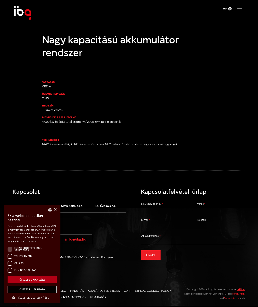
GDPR (127, 290)
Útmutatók (98, 297)
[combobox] (50, 210)
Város (201, 203)
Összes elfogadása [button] (32, 279)
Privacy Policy (238, 293)
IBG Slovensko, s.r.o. (69, 206)
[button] (32, 297)
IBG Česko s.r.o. (105, 206)
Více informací (30, 241)
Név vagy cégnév (152, 203)
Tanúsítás (77, 290)
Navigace (240, 9)
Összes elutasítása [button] (32, 289)
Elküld (150, 255)
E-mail (145, 219)
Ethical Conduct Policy (153, 290)
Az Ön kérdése (151, 236)
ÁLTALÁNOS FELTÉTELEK (104, 290)
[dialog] (32, 254)
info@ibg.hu (76, 238)
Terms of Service (231, 298)
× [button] (55, 209)
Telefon (201, 219)
